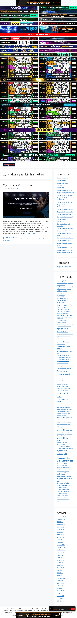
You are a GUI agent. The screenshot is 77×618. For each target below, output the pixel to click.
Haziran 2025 (61, 524)
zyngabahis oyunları (61, 444)
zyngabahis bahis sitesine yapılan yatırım (65, 334)
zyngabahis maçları (60, 434)
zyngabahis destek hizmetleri (62, 378)
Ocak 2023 (60, 593)
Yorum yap (7, 240)
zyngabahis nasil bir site (64, 439)
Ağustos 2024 (61, 545)
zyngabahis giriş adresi (63, 400)
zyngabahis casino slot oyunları (63, 376)
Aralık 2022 (60, 596)
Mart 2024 (60, 557)
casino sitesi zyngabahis (65, 287)
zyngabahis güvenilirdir (61, 415)
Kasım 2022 (60, 598)
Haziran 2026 (61, 519)
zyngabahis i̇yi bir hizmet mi (37, 238)
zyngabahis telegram (63, 473)
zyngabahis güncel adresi (63, 411)
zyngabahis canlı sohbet (63, 366)
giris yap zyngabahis (61, 294)
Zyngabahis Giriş (62, 180)
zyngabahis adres (62, 313)
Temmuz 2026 (61, 517)
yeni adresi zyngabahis (10, 238)
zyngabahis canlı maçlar (61, 364)
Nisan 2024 (60, 555)
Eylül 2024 (60, 542)
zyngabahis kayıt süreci (61, 502)
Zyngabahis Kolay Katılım (64, 195)
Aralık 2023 (60, 565)
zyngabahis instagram (63, 424)
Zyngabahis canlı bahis (64, 355)
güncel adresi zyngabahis (61, 301)
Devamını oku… (31, 233)
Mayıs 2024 (60, 552)
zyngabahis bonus (63, 342)
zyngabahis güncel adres (64, 409)
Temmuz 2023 (61, 578)
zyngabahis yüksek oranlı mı (62, 495)
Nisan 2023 (60, 585)
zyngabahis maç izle (64, 430)
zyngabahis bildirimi (69, 339)
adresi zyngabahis (61, 281)
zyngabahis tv (61, 474)
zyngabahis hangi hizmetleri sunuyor (64, 422)
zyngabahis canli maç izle (64, 352)
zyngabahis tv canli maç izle (65, 480)
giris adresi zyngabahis (64, 289)
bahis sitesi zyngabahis (65, 283)
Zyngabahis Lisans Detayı (64, 214)
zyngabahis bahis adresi (61, 322)
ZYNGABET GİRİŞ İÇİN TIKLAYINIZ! (38, 34)
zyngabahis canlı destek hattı (62, 363)
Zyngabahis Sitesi (65, 461)
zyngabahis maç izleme (63, 432)
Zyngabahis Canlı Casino (18, 185)
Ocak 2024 (60, 563)
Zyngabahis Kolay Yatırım (64, 250)
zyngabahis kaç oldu (62, 427)
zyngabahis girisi (62, 386)
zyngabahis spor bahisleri (64, 467)
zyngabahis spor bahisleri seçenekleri (64, 469)
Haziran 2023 (61, 580)
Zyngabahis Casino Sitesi (63, 373)
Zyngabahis (60, 187)
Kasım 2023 (60, 568)
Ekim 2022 (60, 601)
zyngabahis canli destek (63, 347)
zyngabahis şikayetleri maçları (63, 501)
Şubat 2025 (60, 529)
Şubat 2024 (60, 560)
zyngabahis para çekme (65, 448)
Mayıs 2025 (60, 527)
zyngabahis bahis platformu (64, 326)
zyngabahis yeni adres (64, 489)
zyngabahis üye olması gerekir (63, 499)
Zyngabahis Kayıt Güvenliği (65, 217)
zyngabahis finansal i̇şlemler (62, 384)
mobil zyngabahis (61, 307)
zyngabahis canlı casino (23, 238)
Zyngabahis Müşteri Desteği (65, 238)
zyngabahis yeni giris (62, 493)
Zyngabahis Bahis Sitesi (62, 330)
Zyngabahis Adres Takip (64, 190)
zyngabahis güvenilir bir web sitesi (63, 413)
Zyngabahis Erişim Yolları (64, 252)
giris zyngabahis (62, 298)
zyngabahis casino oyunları (64, 368)
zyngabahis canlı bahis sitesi (64, 357)
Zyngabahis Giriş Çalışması (65, 231)
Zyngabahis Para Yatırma (63, 446)
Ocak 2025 (60, 532)
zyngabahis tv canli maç (64, 476)
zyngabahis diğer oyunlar (62, 380)
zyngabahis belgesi (60, 339)
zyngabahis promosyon (62, 452)
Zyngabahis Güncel (63, 408)
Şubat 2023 (60, 591)
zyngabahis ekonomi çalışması (63, 382)
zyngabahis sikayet (64, 458)
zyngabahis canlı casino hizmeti (63, 361)
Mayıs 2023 (60, 583)
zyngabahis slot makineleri (62, 463)
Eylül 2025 (60, 522)
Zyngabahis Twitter (63, 483)
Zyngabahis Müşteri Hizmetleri (64, 436)
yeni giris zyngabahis (63, 311)
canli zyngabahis (61, 285)
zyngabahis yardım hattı (63, 487)
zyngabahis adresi (64, 315)
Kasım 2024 (60, 537)
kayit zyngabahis (64, 305)
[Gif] (38, 80)
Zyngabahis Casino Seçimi (65, 209)
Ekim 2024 (60, 540)
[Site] (19, 59)
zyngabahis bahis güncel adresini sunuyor (65, 324)
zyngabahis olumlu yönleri (62, 442)
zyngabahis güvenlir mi (64, 419)
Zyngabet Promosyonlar (11, 237)
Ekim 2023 (60, 570)
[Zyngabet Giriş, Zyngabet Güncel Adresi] (9, 164)
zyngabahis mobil (68, 434)
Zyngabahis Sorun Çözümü (65, 202)
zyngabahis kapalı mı (61, 426)
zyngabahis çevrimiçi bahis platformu (64, 497)
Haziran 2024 (61, 550)
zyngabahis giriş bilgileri (61, 403)
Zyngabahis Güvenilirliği (64, 240)
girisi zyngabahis (62, 291)
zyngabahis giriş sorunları (62, 405)
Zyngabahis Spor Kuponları (65, 212)
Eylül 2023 (60, 573)
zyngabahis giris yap (63, 390)
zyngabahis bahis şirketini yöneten (63, 336)
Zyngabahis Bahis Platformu (65, 228)
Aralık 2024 (60, 534)
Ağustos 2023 (61, 575)
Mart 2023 (60, 588)
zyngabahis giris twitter (64, 388)
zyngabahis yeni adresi (64, 491)
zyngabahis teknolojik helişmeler (63, 471)
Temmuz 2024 (61, 547)
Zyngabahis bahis (61, 320)
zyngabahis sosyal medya (62, 465)
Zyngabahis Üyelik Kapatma (65, 192)
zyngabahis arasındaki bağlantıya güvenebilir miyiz (63, 318)
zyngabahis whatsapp (64, 485)
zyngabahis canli (61, 344)
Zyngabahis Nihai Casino (64, 247)
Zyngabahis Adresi (62, 178)
